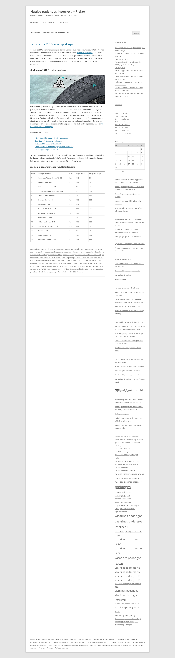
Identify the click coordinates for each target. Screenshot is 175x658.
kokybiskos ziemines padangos (127, 461)
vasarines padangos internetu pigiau (128, 533)
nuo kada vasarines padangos (128, 478)
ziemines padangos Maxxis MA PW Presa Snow (50, 266)
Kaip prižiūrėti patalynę (123, 275)
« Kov (123, 171)
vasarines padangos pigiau (128, 560)
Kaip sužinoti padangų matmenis (48, 144)
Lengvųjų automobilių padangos (65, 639)
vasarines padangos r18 (127, 576)
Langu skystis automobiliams (74, 642)
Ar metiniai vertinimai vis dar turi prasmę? (129, 366)
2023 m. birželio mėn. (122, 122)
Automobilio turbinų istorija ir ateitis (127, 62)
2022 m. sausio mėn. (122, 130)
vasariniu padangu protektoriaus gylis (128, 585)
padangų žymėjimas (123, 502)
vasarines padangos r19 (127, 580)
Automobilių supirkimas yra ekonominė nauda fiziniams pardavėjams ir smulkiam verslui (129, 222)
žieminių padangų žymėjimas (126, 621)
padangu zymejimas (123, 499)
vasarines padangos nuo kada (129, 551)
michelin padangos (130, 464)
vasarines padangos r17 (127, 571)
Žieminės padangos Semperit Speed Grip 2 (128, 619)
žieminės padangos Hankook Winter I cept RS (62, 263)
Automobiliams (49, 23)
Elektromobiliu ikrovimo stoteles (96, 642)
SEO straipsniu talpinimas (122, 645)
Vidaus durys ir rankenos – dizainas (127, 371)
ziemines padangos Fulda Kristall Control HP (72, 260)
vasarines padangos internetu (128, 524)
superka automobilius (121, 512)
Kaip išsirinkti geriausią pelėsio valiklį (127, 271)
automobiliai (119, 437)
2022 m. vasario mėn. (122, 127)
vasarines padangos (128, 516)
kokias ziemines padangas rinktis (126, 456)
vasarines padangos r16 (127, 567)
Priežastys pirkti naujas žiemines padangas (52, 138)
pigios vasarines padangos (127, 505)
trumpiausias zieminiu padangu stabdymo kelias (58, 252)
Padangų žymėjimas (122, 59)
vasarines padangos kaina (126, 542)
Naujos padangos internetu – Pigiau (57, 11)
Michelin (118, 464)
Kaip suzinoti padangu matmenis (126, 639)
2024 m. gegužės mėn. (122, 119)
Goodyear (118, 448)
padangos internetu (124, 492)
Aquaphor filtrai (120, 279)
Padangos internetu (44, 642)
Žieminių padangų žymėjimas (46, 149)
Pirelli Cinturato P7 (127, 509)
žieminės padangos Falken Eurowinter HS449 (77, 258)
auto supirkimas (120, 440)
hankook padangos (122, 451)
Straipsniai (42, 249)
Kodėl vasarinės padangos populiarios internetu (54, 146)
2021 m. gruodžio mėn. (123, 133)
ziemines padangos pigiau (126, 615)
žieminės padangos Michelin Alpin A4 (81, 266)
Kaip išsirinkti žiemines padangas (48, 141)
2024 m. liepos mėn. (122, 116)
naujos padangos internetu (126, 470)
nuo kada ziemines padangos (128, 481)
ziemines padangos (83, 252)
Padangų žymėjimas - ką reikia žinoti (127, 306)
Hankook (126, 448)
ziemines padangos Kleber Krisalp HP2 (127, 604)
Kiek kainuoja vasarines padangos (120, 642)
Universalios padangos (105, 645)
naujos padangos (122, 467)
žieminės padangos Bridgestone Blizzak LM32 (46, 255)
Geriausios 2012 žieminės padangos (52, 44)
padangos (37, 252)
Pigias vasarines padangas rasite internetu (130, 244)
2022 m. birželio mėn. (122, 125)
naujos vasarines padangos (129, 473)
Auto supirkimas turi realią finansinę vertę (129, 322)
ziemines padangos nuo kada (128, 609)
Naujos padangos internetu (45, 639)
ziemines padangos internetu (126, 598)
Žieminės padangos (99, 639)
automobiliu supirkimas (131, 437)
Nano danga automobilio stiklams (127, 288)
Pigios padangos (58, 642)
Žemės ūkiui (64, 23)
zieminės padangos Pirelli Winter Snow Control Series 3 (66, 269)
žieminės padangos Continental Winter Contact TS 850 (82, 255)
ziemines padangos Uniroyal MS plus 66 (58, 272)
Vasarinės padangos (84, 639)
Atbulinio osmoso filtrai (123, 259)
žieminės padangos (97, 252)
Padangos (34, 23)
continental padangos (134, 439)
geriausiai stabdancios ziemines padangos (68, 249)
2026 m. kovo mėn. (121, 113)
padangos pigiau (122, 495)
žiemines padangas (84, 53)
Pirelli (117, 509)
